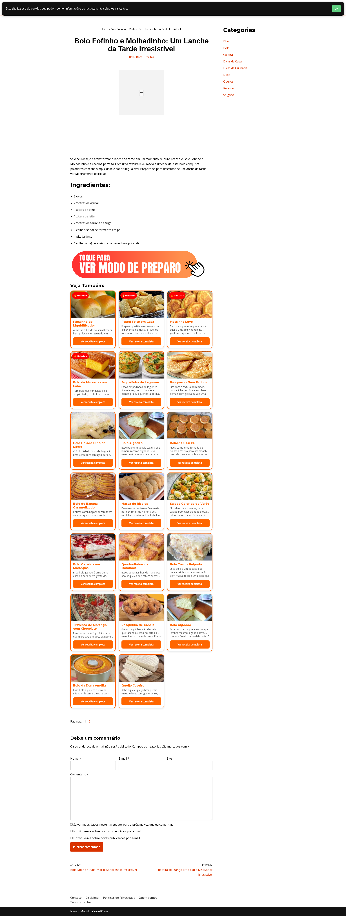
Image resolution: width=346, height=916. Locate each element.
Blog (226, 41)
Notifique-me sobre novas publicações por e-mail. (106, 838)
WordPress (101, 911)
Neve (73, 911)
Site (169, 758)
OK (336, 8)
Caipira (228, 55)
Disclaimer (92, 898)
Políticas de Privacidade (119, 898)
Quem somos (148, 898)
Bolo (132, 57)
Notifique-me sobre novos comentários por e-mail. (107, 831)
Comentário (79, 774)
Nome (75, 758)
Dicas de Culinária (235, 68)
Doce (139, 57)
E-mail (124, 758)
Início (105, 29)
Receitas (149, 57)
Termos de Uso (80, 902)
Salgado (228, 95)
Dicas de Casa (232, 61)
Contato (76, 898)
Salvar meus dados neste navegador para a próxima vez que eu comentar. (123, 825)
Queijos (228, 82)
